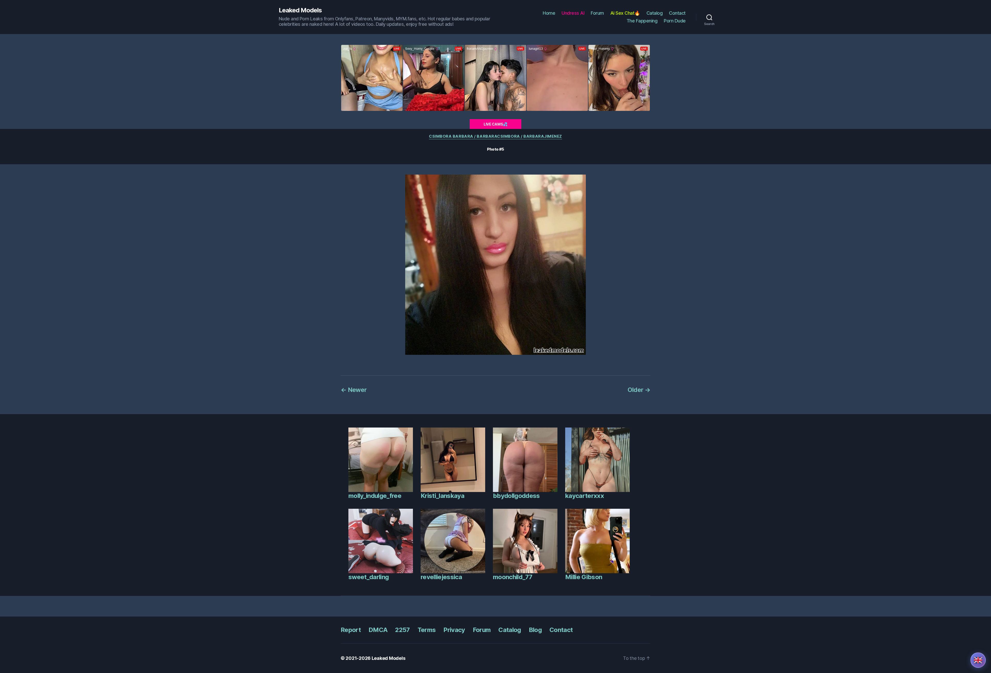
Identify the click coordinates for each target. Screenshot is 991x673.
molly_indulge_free (374, 495)
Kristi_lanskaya (442, 495)
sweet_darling (368, 577)
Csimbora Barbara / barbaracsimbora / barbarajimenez (495, 136)
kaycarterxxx (584, 495)
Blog (535, 630)
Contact (677, 13)
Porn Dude (675, 20)
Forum (597, 13)
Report (351, 630)
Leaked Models (300, 10)
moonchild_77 (512, 577)
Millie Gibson (583, 577)
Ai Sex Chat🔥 (625, 13)
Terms (427, 630)
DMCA (378, 630)
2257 (402, 630)
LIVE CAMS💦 (495, 124)
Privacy (454, 630)
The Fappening (642, 20)
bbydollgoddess (516, 495)
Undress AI (573, 13)
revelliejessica (441, 577)
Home (549, 13)
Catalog (654, 13)
